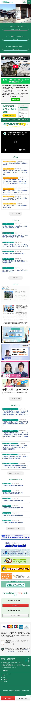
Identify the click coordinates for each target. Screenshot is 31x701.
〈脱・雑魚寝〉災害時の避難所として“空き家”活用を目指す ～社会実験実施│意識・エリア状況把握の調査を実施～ (15, 447)
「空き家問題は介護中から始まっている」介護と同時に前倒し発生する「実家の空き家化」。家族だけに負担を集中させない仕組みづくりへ (15, 412)
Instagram (5, 679)
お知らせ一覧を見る (15, 213)
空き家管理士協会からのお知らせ (9, 161)
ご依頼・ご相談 (15, 49)
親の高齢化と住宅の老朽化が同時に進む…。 (14, 253)
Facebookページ (6, 674)
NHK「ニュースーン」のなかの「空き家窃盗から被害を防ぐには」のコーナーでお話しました (15, 172)
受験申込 (15, 39)
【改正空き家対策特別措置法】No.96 (12, 515)
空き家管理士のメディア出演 (8, 168)
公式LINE (5, 681)
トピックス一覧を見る (15, 277)
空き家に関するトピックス (8, 223)
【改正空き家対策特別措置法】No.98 (12, 500)
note (4, 677)
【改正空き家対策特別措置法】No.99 (12, 493)
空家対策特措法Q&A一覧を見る (15, 528)
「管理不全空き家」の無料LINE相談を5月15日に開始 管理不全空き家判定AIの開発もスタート (15, 423)
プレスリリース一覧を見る (15, 473)
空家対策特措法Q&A (7, 483)
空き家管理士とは (15, 29)
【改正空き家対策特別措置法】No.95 (12, 522)
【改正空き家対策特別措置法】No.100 (12, 485)
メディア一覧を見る (15, 398)
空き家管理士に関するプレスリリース (10, 177)
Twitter (4, 675)
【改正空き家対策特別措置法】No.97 (12, 507)
